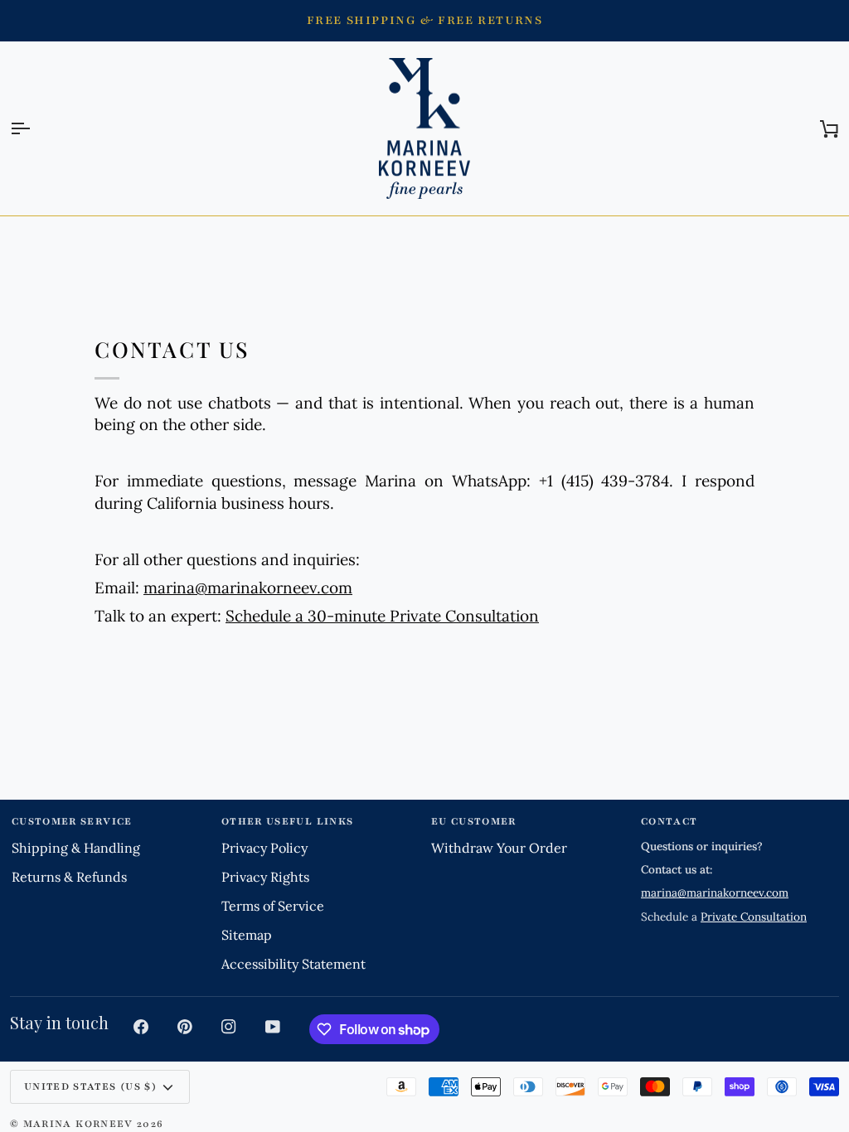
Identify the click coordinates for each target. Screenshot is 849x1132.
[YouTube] (272, 1026)
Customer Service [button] (72, 821)
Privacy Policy (264, 847)
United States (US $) (90, 1086)
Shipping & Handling (76, 847)
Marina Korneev (78, 1123)
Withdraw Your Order (499, 847)
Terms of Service (272, 905)
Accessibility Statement (293, 963)
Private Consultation (754, 916)
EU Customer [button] (474, 821)
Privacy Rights (265, 876)
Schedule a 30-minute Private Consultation (382, 616)
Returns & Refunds (69, 876)
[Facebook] (140, 1026)
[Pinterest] (184, 1026)
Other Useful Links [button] (287, 821)
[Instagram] (228, 1026)
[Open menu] (35, 128)
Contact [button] (669, 821)
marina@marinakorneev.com (247, 587)
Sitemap (246, 934)
